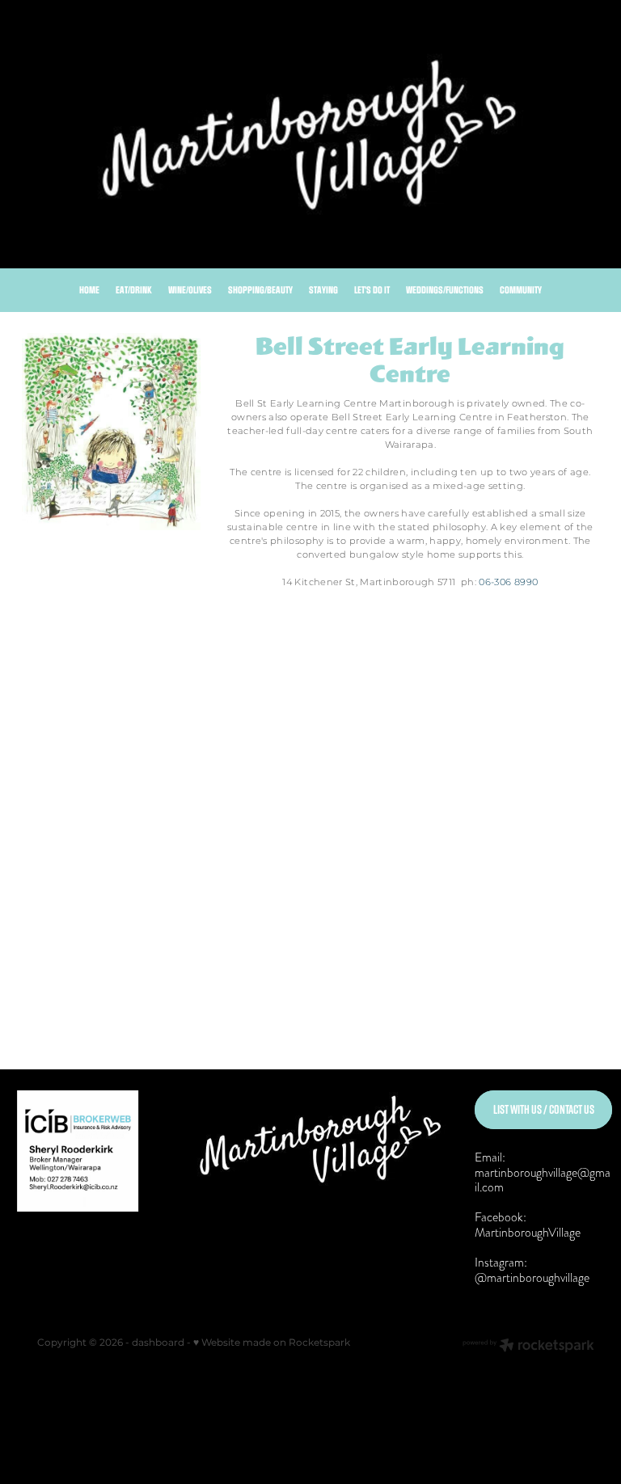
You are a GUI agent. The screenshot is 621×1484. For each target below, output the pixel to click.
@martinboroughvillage (532, 1277)
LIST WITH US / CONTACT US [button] (543, 1109)
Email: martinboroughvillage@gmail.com (542, 1172)
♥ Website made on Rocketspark (271, 1343)
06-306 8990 (508, 582)
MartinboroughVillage (528, 1232)
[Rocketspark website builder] (528, 1347)
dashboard (158, 1343)
